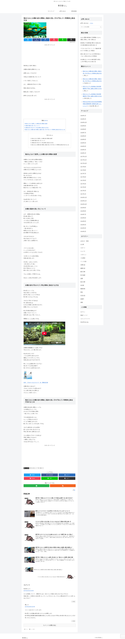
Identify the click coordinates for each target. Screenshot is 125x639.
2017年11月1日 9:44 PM (29, 590)
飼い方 (42, 468)
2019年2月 (83, 119)
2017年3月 (83, 187)
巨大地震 (82, 275)
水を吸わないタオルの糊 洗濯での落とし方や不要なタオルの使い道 (90, 60)
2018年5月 (83, 139)
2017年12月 (83, 156)
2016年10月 (83, 204)
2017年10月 (83, 163)
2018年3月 (83, 146)
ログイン (82, 312)
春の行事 (82, 282)
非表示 (45, 120)
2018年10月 (83, 122)
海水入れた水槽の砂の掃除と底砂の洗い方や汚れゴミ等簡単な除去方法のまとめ (44, 129)
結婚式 (82, 299)
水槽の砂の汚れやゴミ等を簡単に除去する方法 (36, 127)
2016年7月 (83, 214)
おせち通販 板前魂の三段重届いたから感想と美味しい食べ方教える (90, 38)
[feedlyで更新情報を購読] (36, 485)
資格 (81, 302)
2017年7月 (83, 173)
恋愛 (81, 278)
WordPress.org (84, 322)
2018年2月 (83, 149)
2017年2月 (83, 190)
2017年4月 (83, 183)
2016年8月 (83, 211)
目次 (48, 135)
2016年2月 (83, 231)
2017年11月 (83, 160)
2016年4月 (83, 224)
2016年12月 (83, 197)
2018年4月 (83, 143)
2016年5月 (83, 221)
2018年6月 (83, 136)
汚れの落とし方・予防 (35, 468)
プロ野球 (82, 258)
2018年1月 (83, 153)
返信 (74, 601)
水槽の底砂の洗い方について (32, 125)
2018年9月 (83, 125)
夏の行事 (82, 271)
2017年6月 (83, 177)
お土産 (82, 244)
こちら (91, 23)
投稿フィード (84, 315)
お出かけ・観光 (84, 241)
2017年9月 (83, 166)
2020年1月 (83, 115)
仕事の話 (82, 265)
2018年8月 (83, 129)
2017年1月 (83, 194)
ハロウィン (83, 254)
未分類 (82, 285)
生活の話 (82, 295)
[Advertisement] (49, 54)
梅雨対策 (82, 288)
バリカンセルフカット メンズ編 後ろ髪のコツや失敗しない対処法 (90, 49)
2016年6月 (83, 218)
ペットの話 (27, 468)
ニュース (82, 251)
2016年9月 (83, 207)
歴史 (81, 292)
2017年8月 (83, 170)
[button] (101, 27)
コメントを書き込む (49, 625)
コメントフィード (85, 318)
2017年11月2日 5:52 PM (30, 606)
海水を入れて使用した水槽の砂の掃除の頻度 (35, 123)
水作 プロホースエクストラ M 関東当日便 (36, 382)
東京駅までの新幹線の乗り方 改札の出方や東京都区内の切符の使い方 (90, 44)
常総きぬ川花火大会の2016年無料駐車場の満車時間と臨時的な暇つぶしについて (92, 104)
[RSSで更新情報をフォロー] (63, 485)
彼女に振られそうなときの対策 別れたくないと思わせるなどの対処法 (90, 55)
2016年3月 (83, 228)
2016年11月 (83, 200)
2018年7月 (83, 132)
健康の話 (82, 268)
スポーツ (82, 248)
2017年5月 (83, 180)
